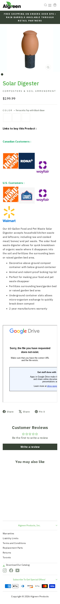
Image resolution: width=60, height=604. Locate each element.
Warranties (8, 533)
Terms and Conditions (14, 543)
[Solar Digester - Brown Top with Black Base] (13, 512)
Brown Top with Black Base (26, 118)
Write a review (30, 446)
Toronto (7, 557)
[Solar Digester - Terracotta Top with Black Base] (6, 512)
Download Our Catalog (18, 564)
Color (23, 110)
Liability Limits (10, 538)
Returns (7, 552)
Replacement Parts (13, 547)
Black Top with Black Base (17, 118)
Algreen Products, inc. (29, 525)
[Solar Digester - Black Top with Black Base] (10, 512)
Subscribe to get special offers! (29, 579)
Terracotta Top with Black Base (7, 118)
